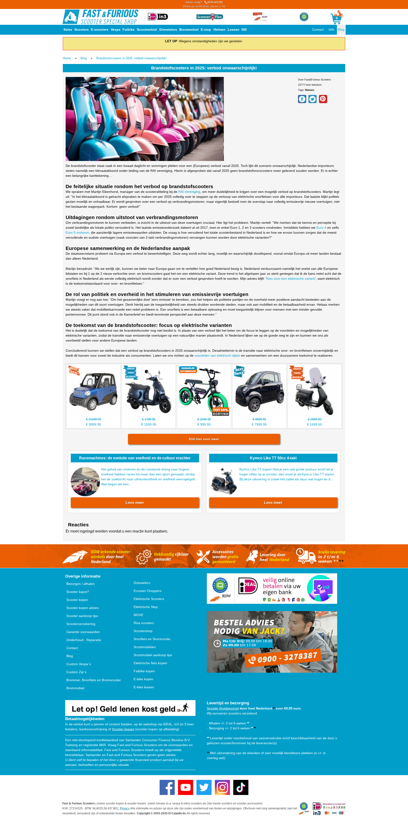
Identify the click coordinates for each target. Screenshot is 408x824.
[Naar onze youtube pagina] (185, 787)
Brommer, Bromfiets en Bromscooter (93, 680)
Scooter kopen (77, 600)
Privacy (124, 808)
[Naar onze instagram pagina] (222, 787)
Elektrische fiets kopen (150, 663)
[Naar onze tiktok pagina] (240, 787)
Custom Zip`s (76, 672)
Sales (68, 29)
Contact (318, 29)
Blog (341, 29)
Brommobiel (189, 29)
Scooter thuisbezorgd (223, 708)
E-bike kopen (143, 679)
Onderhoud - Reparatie (83, 640)
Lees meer (135, 503)
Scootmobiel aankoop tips (153, 655)
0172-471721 (204, 4)
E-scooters (99, 29)
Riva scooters (144, 623)
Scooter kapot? (77, 592)
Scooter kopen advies (82, 608)
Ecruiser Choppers (148, 591)
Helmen (219, 29)
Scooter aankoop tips (82, 616)
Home (67, 58)
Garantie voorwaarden (83, 632)
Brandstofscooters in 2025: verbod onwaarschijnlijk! (131, 58)
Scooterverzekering (80, 624)
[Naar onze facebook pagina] (167, 787)
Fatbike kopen (144, 671)
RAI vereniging (189, 192)
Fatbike (129, 29)
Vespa (115, 29)
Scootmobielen (145, 647)
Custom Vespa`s (78, 664)
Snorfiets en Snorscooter (152, 639)
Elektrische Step (146, 607)
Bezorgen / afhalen (80, 584)
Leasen (233, 29)
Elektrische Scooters (149, 599)
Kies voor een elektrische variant (290, 278)
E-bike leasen (144, 687)
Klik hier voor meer (204, 439)
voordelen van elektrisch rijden (217, 355)
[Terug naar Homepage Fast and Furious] (100, 16)
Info (331, 29)
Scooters (81, 29)
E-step (206, 29)
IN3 (244, 29)
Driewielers (168, 29)
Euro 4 (321, 227)
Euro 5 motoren (77, 232)
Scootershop (143, 631)
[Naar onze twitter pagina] (204, 787)
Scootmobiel (147, 29)
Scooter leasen (123, 729)
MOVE (138, 615)
